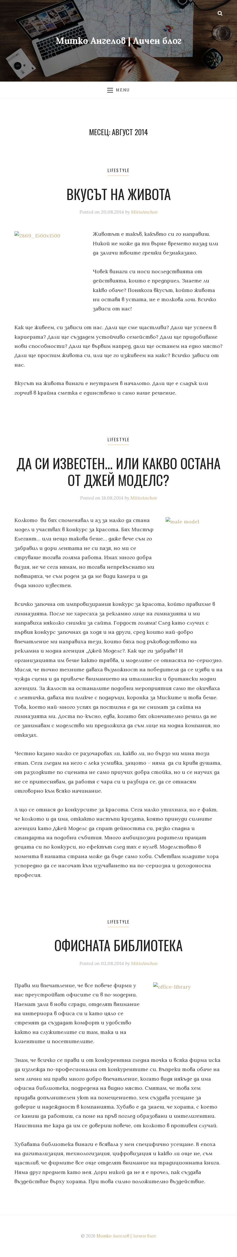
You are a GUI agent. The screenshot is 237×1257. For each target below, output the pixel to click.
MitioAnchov (144, 212)
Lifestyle (118, 170)
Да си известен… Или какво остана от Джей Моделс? (118, 471)
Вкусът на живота (118, 194)
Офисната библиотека (118, 945)
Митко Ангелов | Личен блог (119, 40)
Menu (122, 90)
